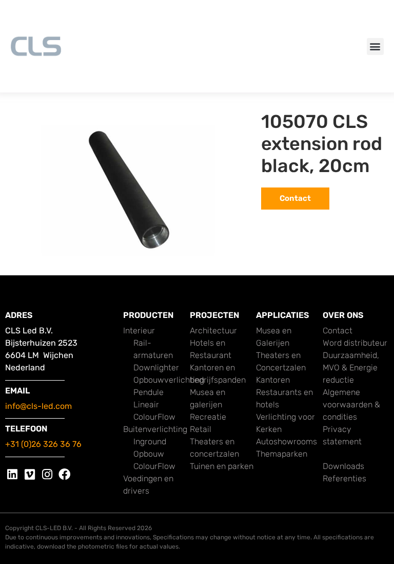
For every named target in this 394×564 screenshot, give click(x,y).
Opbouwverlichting (168, 380)
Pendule (148, 392)
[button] (375, 46)
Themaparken (281, 454)
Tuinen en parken (221, 466)
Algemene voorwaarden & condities (351, 404)
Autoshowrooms (286, 441)
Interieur (139, 330)
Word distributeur (355, 343)
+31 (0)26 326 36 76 (43, 444)
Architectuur (213, 330)
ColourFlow (154, 417)
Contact (337, 330)
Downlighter (156, 367)
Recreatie (208, 417)
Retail (200, 429)
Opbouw (148, 454)
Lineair (146, 404)
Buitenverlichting (155, 429)
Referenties (344, 478)
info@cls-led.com (38, 406)
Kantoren (273, 380)
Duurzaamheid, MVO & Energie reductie (351, 367)
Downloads (343, 466)
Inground (149, 441)
